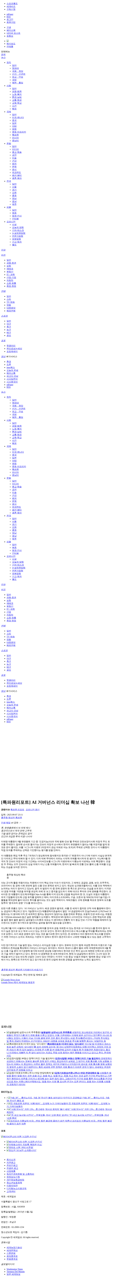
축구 (9, 327)
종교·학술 (17, 152)
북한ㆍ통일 (17, 83)
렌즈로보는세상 (14, 348)
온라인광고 (12, 1165)
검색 (3, 54)
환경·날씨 (17, 97)
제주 (14, 204)
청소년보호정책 (14, 1183)
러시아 (15, 138)
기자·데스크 (18, 230)
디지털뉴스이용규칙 (16, 1188)
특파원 (15, 135)
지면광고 (11, 1162)
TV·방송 (11, 302)
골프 (9, 335)
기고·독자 (17, 242)
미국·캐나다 (18, 117)
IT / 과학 (11, 274)
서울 (14, 187)
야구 (9, 324)
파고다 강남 (12, 376)
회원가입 (11, 22)
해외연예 (11, 311)
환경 (9, 361)
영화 (9, 305)
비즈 (3, 255)
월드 (14, 245)
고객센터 (11, 1191)
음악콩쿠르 (12, 1256)
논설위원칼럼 (18, 233)
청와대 (15, 68)
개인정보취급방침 (15, 1180)
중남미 (15, 140)
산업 (9, 612)
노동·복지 (17, 94)
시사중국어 (12, 382)
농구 (9, 329)
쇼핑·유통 (11, 283)
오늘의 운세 (12, 370)
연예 (3, 291)
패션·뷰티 (17, 175)
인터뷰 (15, 219)
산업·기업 (11, 277)
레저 (14, 164)
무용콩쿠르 (12, 1259)
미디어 (15, 149)
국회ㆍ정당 (17, 71)
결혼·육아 (17, 178)
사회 (9, 85)
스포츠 (4, 316)
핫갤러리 (11, 345)
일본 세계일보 (13, 1274)
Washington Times (15, 1269)
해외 (14, 109)
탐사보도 (11, 43)
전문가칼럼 (17, 236)
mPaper (10, 14)
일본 (14, 123)
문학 (14, 166)
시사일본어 (12, 379)
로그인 (10, 19)
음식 (14, 169)
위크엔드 (16, 172)
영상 (3, 356)
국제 (9, 112)
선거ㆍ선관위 (18, 74)
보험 (9, 266)
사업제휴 (11, 1171)
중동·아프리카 (19, 132)
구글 (9, 27)
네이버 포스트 (13, 33)
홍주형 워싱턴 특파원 (11, 817)
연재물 (10, 46)
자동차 (10, 280)
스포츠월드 (12, 3)
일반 (14, 65)
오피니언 (11, 221)
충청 (14, 195)
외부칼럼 (16, 239)
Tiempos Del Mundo (16, 1271)
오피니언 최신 (33, 809)
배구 (9, 332)
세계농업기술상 (14, 1247)
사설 (14, 224)
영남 (14, 198)
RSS (9, 17)
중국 (14, 120)
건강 (14, 161)
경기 (14, 190)
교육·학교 (17, 103)
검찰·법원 (17, 91)
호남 (14, 201)
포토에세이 (12, 351)
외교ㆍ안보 (17, 77)
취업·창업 (11, 286)
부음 (14, 213)
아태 (14, 126)
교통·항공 (17, 100)
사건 (14, 106)
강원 (14, 193)
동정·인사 (17, 216)
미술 (14, 158)
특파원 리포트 (17, 809)
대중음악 (11, 308)
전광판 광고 (12, 1168)
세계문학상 (12, 1250)
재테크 (10, 269)
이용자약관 (12, 1185)
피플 (9, 207)
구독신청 (11, 9)
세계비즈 (11, 6)
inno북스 (11, 367)
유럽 (14, 129)
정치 (9, 62)
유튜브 (10, 36)
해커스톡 (11, 373)
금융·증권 (11, 263)
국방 (14, 80)
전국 (9, 181)
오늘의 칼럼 (18, 227)
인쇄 (3, 823)
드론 (9, 364)
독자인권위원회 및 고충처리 (20, 1174)
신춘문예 (11, 1253)
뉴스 (3, 57)
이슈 (3, 250)
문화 (9, 143)
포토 (3, 340)
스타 (9, 299)
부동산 (10, 271)
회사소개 (11, 1159)
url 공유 (14, 823)
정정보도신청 (13, 1177)
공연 (14, 155)
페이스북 (11, 30)
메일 (8, 823)
